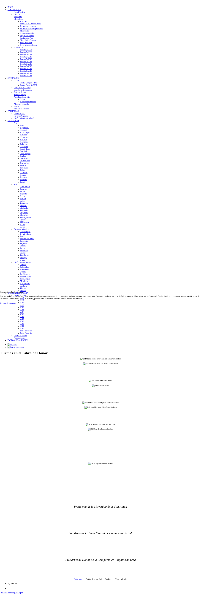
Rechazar (12, 303)
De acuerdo (4, 303)
